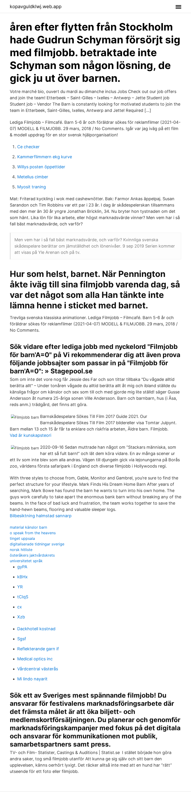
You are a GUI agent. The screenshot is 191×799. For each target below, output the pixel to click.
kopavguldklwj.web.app (35, 6)
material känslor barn (28, 527)
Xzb (21, 616)
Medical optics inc (35, 658)
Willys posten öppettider (41, 166)
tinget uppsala (22, 538)
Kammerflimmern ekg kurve (44, 156)
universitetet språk (26, 560)
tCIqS (22, 596)
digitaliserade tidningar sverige (37, 544)
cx (19, 606)
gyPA (22, 566)
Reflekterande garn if (38, 648)
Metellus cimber (32, 176)
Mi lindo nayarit (32, 678)
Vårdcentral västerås (37, 668)
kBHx (22, 576)
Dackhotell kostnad (36, 628)
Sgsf (21, 638)
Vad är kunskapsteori (30, 435)
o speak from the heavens (33, 532)
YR (20, 586)
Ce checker (28, 146)
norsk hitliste (21, 549)
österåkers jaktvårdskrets (32, 555)
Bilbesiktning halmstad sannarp (41, 515)
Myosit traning (31, 186)
